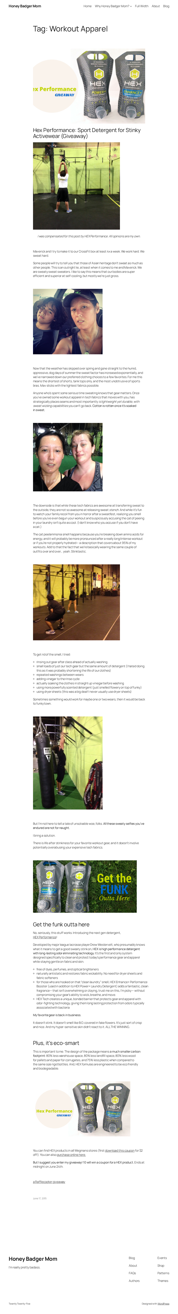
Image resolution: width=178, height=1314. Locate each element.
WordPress (163, 1303)
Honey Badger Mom (25, 5)
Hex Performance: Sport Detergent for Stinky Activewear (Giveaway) (87, 133)
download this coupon (120, 1150)
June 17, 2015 (40, 1198)
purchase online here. (71, 1154)
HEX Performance (44, 937)
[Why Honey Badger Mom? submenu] (131, 6)
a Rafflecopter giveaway (49, 1182)
